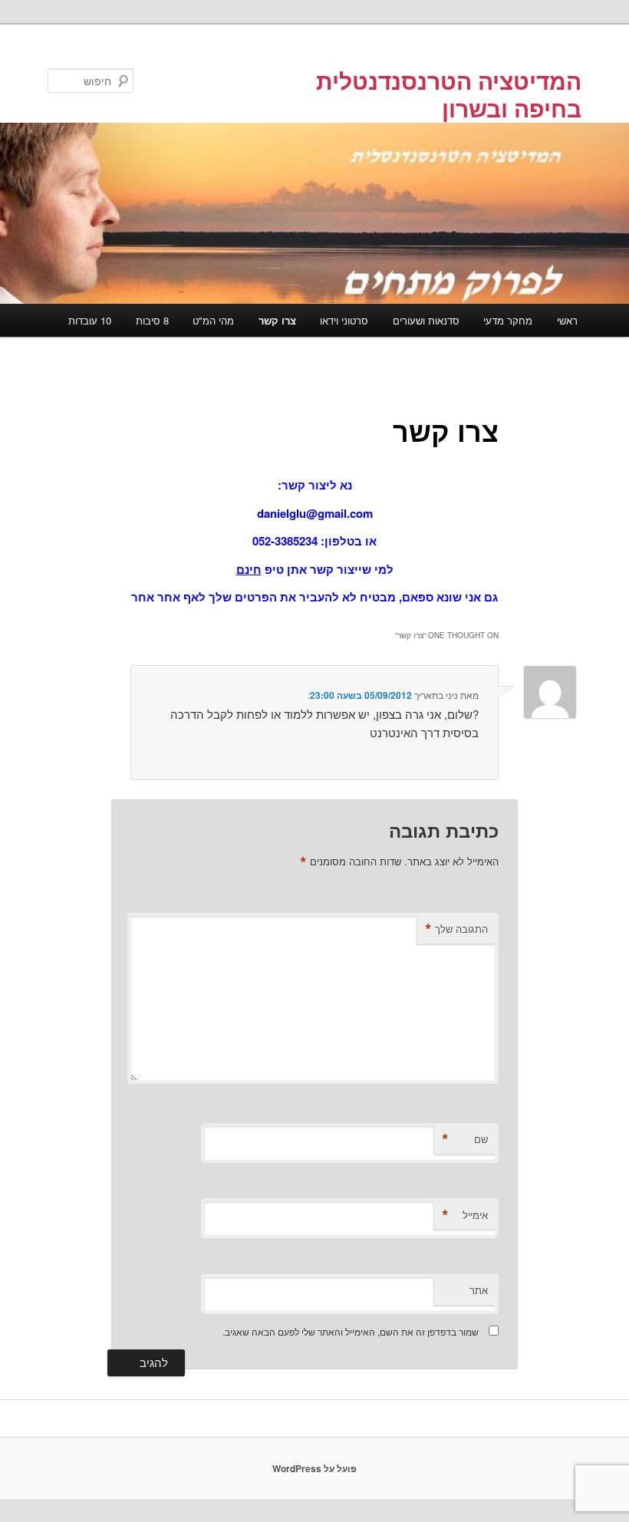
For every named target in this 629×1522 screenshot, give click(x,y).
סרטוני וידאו (344, 320)
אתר (478, 1290)
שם (465, 1139)
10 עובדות (89, 320)
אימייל (465, 1215)
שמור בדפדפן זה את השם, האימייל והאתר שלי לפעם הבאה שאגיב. (350, 1331)
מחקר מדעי (507, 320)
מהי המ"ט (213, 320)
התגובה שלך (456, 929)
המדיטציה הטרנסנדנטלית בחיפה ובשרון (448, 94)
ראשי (567, 320)
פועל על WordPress (314, 1468)
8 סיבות (152, 320)
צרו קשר (277, 320)
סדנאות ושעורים (426, 320)
